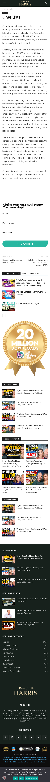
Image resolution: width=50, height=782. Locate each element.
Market (11, 9)
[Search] (46, 3)
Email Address (8, 233)
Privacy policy (31, 778)
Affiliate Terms (36, 759)
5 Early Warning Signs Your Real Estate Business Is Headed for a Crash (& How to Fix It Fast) (30, 283)
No (21, 778)
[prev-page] (3, 315)
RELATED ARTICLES (11, 274)
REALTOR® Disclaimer (23, 757)
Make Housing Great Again (28, 303)
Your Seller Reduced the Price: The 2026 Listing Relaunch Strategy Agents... (36, 489)
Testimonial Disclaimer (24, 759)
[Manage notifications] (4, 778)
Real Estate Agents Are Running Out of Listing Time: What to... (36, 463)
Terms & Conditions (37, 757)
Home (4, 9)
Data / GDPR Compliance (37, 762)
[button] (4, 3)
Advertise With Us (9, 757)
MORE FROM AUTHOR (30, 274)
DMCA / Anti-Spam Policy (21, 762)
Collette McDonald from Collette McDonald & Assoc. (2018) (38, 262)
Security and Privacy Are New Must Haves (12, 261)
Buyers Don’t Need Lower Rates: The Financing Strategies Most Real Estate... (12, 463)
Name (5, 214)
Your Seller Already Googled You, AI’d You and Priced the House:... (12, 489)
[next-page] (7, 315)
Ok (15, 778)
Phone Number (9, 223)
